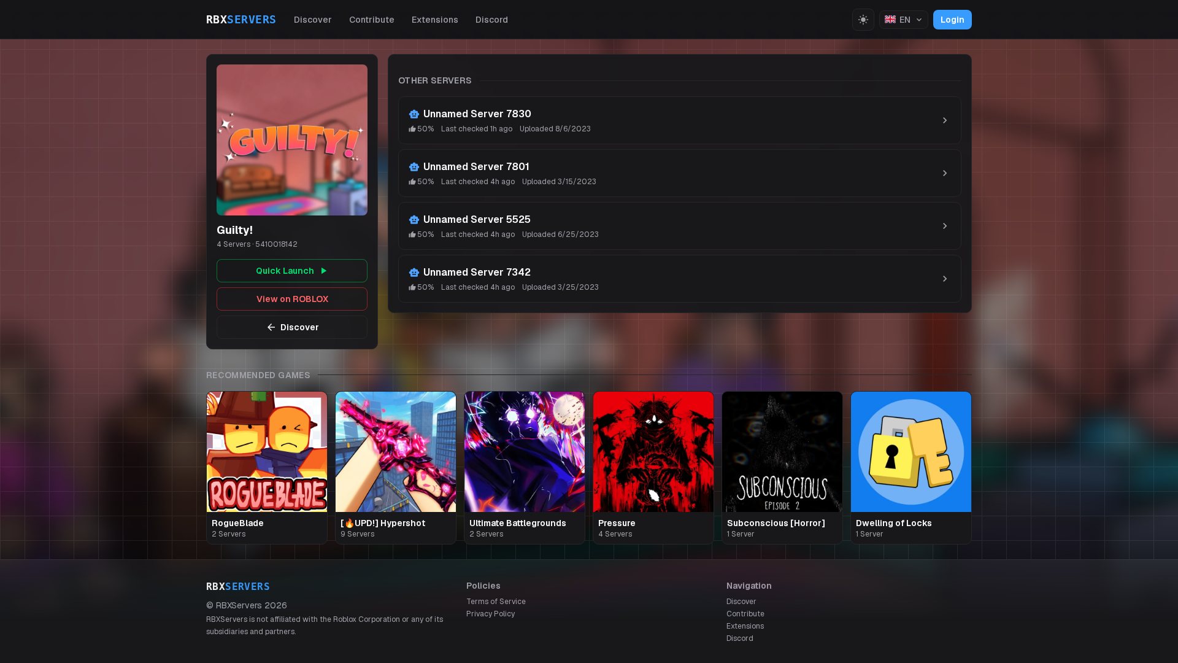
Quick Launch (285, 270)
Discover (313, 19)
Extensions (435, 19)
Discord (491, 19)
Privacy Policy (490, 614)
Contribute (372, 19)
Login (952, 19)
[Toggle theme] (863, 20)
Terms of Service (496, 602)
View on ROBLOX (292, 298)
